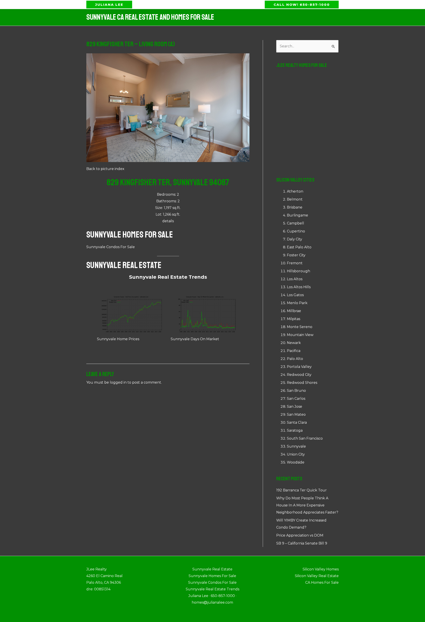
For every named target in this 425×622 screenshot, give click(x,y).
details (168, 221)
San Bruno (296, 390)
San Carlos (296, 398)
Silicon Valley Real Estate (317, 576)
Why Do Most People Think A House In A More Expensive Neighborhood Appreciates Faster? (307, 505)
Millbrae (294, 311)
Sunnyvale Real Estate (123, 265)
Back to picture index (105, 169)
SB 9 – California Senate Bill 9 (301, 543)
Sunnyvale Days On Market (195, 339)
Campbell (295, 223)
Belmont (295, 199)
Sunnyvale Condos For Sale (110, 247)
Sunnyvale (296, 446)
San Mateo (296, 414)
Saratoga (295, 430)
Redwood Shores (302, 383)
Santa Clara (297, 422)
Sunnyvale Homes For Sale (129, 234)
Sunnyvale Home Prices (118, 339)
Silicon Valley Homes (321, 569)
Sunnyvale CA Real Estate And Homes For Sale (150, 17)
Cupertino (296, 231)
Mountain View (300, 335)
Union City (296, 454)
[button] (109, 4)
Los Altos (294, 279)
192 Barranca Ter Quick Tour (301, 490)
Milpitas (293, 319)
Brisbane (294, 207)
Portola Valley (299, 367)
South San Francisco (305, 438)
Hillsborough (298, 271)
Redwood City (299, 375)
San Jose (294, 406)
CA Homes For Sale (322, 582)
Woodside (295, 462)
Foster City (296, 255)
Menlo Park (297, 303)
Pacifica (293, 351)
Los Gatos (295, 295)
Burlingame (297, 215)
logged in (118, 382)
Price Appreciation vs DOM (299, 535)
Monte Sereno (299, 327)
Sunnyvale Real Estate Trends (168, 277)
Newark (294, 343)
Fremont (295, 263)
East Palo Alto (299, 247)
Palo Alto (295, 359)
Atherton (295, 191)
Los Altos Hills (299, 287)
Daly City (294, 239)
